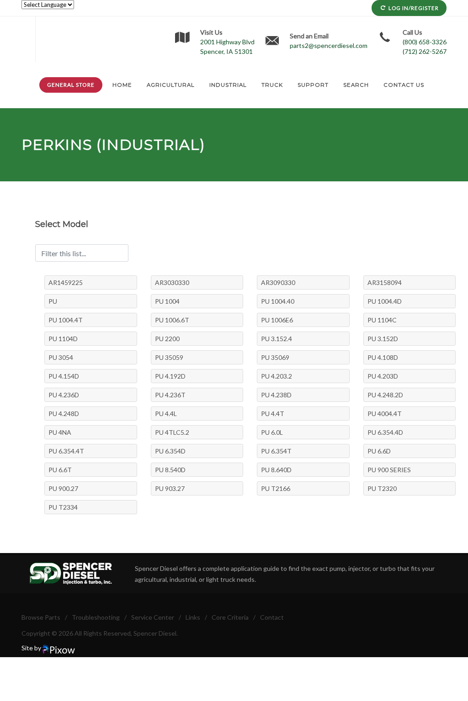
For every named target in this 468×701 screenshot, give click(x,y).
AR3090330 (278, 282)
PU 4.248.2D (385, 395)
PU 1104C (382, 320)
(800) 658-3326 (425, 42)
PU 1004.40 (277, 301)
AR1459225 (65, 282)
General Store (71, 84)
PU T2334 (63, 507)
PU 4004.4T (384, 413)
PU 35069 (275, 357)
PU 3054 (60, 357)
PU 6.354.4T (66, 451)
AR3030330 (172, 282)
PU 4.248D (63, 413)
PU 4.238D (276, 395)
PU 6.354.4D (385, 432)
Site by (32, 648)
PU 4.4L (166, 413)
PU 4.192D (170, 376)
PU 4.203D (382, 376)
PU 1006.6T (172, 320)
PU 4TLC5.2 (172, 432)
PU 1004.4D (384, 301)
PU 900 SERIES (389, 470)
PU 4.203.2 (276, 376)
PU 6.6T (60, 470)
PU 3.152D (382, 339)
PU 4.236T (170, 395)
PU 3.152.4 (276, 339)
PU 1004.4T (65, 320)
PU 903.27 (170, 488)
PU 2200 (167, 339)
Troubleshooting (96, 617)
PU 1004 (167, 301)
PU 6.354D (170, 451)
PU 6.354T (276, 451)
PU (52, 301)
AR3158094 (384, 282)
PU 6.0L (272, 432)
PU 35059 (169, 357)
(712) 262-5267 (425, 51)
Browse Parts (40, 617)
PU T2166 (275, 488)
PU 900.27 (63, 488)
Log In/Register (413, 8)
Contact (272, 617)
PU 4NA (59, 432)
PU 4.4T (272, 413)
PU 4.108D (382, 357)
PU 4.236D (63, 395)
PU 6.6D (379, 451)
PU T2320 (382, 488)
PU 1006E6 (277, 320)
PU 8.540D (170, 470)
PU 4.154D (63, 376)
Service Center (152, 617)
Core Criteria (230, 617)
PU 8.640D (276, 470)
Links (193, 617)
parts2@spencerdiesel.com (328, 45)
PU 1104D (63, 339)
